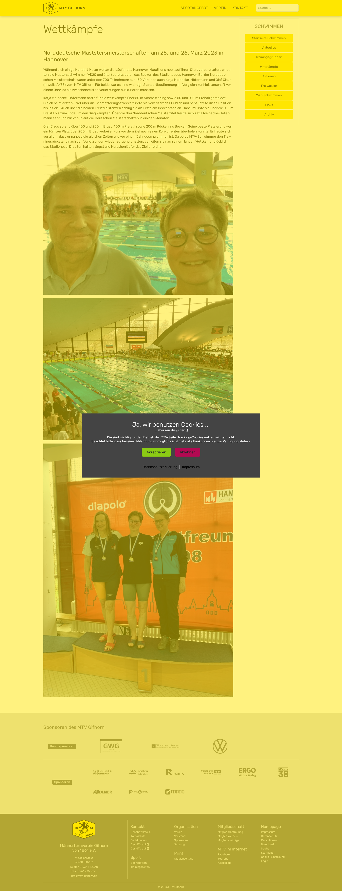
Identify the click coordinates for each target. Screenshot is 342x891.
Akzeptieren (156, 452)
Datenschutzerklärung (159, 467)
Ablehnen (188, 452)
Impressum (191, 467)
